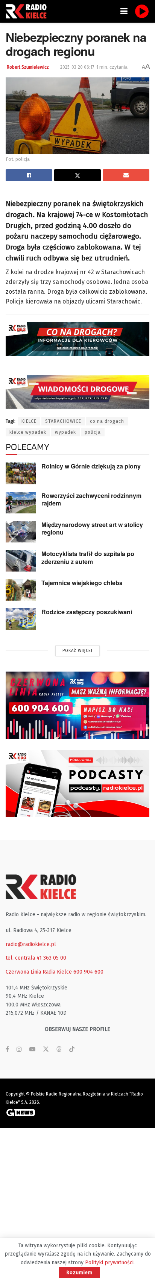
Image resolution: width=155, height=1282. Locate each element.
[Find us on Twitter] (46, 1049)
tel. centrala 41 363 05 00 (36, 958)
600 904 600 (88, 972)
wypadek (65, 432)
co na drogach (107, 421)
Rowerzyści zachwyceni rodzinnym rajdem (91, 499)
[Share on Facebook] (29, 175)
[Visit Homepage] (28, 11)
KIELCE (28, 421)
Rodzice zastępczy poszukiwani (86, 611)
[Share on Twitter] (77, 175)
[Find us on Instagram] (19, 1049)
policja (93, 432)
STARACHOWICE (63, 421)
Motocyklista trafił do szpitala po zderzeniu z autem (87, 557)
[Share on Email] (126, 175)
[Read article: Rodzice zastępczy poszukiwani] (21, 619)
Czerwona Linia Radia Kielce (39, 972)
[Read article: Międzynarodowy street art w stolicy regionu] (21, 531)
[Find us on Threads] (59, 1049)
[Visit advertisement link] (77, 705)
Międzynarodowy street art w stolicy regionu (92, 528)
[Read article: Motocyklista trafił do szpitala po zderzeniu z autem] (21, 561)
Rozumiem (79, 1272)
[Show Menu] (124, 11)
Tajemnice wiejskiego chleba (82, 582)
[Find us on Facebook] (7, 1049)
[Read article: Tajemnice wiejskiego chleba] (21, 590)
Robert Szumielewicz (28, 67)
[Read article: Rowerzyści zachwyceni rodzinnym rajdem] (21, 502)
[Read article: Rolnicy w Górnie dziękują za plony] (21, 473)
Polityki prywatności (109, 1262)
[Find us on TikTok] (71, 1049)
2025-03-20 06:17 (77, 67)
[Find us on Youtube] (32, 1049)
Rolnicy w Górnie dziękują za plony (91, 466)
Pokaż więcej (77, 650)
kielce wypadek (27, 432)
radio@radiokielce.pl (31, 944)
